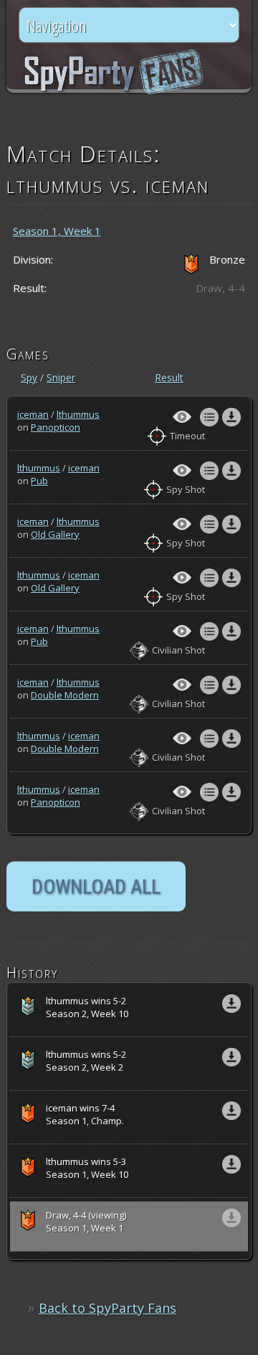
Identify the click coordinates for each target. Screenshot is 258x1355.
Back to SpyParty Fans (107, 1307)
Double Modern (65, 695)
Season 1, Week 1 (57, 231)
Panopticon (55, 427)
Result (169, 377)
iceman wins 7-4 (85, 1114)
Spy (29, 377)
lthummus (78, 414)
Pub (39, 480)
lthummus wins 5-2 (87, 1007)
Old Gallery (55, 534)
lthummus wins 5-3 (87, 1168)
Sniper (61, 377)
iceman (33, 414)
